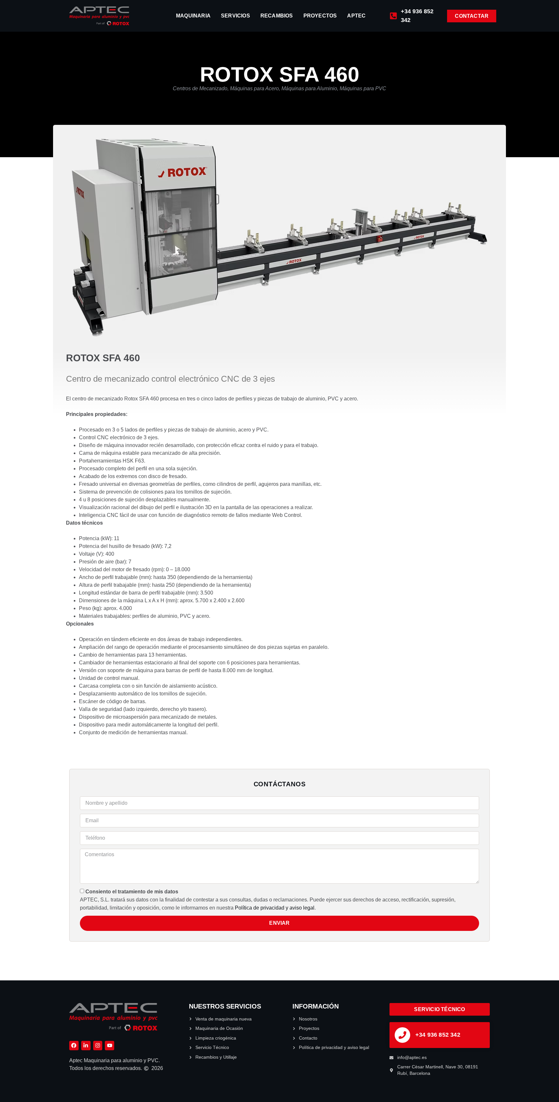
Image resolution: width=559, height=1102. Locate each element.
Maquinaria (193, 15)
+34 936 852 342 (437, 1034)
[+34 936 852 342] (402, 1035)
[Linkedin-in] (86, 1045)
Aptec (356, 15)
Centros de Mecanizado (200, 88)
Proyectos (320, 15)
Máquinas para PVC (363, 88)
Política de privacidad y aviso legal (274, 908)
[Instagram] (98, 1045)
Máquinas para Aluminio (309, 88)
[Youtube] (109, 1045)
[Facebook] (74, 1045)
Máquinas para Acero (254, 88)
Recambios (276, 15)
